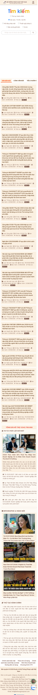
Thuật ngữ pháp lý (25, 23)
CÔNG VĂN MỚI (19, 80)
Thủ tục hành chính (18, 16)
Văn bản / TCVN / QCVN (18, 20)
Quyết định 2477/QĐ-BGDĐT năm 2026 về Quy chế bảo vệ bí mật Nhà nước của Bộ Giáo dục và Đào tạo (17, 108)
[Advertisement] (19, 56)
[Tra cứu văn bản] (18, 11)
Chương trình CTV (26, 665)
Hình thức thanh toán (28, 663)
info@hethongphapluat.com (21, 691)
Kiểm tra (24, 99)
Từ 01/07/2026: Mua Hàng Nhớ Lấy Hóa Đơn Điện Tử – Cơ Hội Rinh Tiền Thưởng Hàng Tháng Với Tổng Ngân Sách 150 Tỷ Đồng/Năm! (18, 538)
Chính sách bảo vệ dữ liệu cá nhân (18, 662)
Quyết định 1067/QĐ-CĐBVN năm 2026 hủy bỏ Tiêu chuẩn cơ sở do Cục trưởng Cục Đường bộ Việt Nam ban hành (17, 326)
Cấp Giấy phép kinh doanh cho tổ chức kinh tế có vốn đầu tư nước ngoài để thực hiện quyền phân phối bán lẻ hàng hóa (20, 609)
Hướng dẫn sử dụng (11, 665)
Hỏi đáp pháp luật (9, 23)
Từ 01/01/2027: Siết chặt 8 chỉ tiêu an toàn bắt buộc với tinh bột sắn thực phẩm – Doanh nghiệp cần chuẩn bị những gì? (20, 476)
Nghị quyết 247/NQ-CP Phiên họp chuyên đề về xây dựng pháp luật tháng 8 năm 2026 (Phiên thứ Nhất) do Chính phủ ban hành (17, 358)
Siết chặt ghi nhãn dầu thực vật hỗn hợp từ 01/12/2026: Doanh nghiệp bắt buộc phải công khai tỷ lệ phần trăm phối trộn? (20, 502)
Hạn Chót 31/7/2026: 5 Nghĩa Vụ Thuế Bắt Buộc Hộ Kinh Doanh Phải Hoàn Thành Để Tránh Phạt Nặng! (17, 567)
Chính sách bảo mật (8, 661)
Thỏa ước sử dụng (24, 661)
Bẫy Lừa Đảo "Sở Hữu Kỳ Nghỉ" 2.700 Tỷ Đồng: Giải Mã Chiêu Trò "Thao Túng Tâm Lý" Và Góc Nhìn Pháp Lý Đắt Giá (18, 595)
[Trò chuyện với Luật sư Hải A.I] (33, 681)
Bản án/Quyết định (14, 27)
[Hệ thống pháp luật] (14, 2)
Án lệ (25, 27)
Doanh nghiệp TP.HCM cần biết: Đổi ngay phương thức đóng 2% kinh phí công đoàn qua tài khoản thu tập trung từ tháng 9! (20, 493)
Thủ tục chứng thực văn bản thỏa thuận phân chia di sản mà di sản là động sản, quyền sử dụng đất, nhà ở (20, 632)
